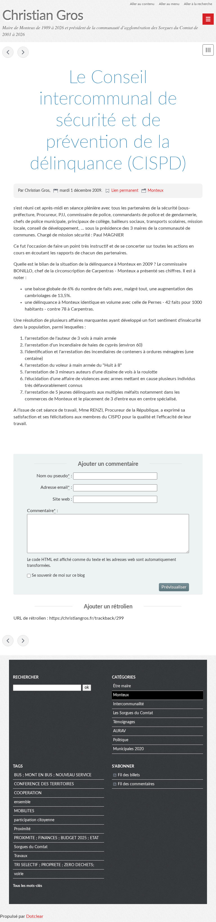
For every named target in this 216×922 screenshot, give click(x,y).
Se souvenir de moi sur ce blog (58, 576)
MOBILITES (24, 811)
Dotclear (34, 916)
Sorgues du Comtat (31, 847)
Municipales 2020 (128, 749)
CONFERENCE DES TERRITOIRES (44, 784)
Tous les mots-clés (27, 886)
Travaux (20, 856)
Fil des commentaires (136, 784)
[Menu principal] (208, 19)
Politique (120, 740)
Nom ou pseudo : (54, 476)
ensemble (22, 802)
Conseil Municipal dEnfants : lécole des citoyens (8, 52)
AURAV (119, 731)
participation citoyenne (34, 820)
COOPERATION (28, 793)
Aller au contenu (142, 4)
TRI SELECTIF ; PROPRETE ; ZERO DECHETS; (54, 865)
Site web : (62, 499)
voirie (18, 874)
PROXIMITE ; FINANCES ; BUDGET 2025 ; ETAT (56, 838)
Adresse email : (56, 487)
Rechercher (26, 677)
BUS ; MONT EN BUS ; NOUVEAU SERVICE (52, 775)
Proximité (22, 829)
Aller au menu (169, 4)
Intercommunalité (128, 704)
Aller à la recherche (198, 4)
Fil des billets (129, 775)
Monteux (155, 191)
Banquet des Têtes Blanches (23, 52)
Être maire (122, 686)
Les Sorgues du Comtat (133, 713)
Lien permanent (124, 191)
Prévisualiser (173, 587)
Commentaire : (42, 510)
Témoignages (124, 722)
